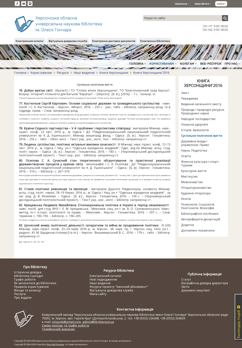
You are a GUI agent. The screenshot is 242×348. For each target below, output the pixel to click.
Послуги (20, 294)
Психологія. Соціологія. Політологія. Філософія (198, 206)
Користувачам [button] (161, 63)
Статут (186, 279)
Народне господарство (198, 119)
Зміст (185, 93)
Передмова (189, 98)
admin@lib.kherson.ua (98, 322)
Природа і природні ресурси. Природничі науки (203, 111)
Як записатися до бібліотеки (35, 283)
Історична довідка (27, 272)
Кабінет (221, 3)
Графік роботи (25, 279)
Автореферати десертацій (200, 219)
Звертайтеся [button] (202, 3)
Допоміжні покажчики (198, 230)
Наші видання (84, 73)
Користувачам (41, 73)
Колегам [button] (187, 63)
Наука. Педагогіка (194, 150)
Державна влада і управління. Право (195, 143)
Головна (20, 73)
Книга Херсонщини (114, 73)
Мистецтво (189, 176)
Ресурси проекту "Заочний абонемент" (119, 287)
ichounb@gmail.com (66, 322)
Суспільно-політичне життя (201, 135)
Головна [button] (136, 63)
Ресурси (62, 73)
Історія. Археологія (195, 130)
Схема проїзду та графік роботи (65, 325)
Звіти (185, 287)
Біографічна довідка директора (204, 283)
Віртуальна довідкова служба (68, 41)
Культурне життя (193, 171)
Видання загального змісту (201, 104)
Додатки (187, 225)
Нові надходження (103, 279)
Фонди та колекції (27, 290)
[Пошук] (225, 18)
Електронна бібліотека (155, 41)
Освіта (186, 156)
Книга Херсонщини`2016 (150, 73)
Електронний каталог (30, 41)
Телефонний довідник (58, 329)
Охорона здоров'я (194, 124)
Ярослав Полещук (55, 344)
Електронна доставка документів (113, 41)
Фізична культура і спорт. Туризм (200, 163)
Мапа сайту (98, 294)
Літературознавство (196, 187)
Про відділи (22, 297)
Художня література (196, 193)
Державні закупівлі (195, 290)
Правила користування (31, 287)
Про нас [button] (231, 63)
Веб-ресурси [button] (210, 63)
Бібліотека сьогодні (28, 276)
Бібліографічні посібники (199, 213)
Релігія (186, 199)
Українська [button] (181, 3)
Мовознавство (192, 182)
